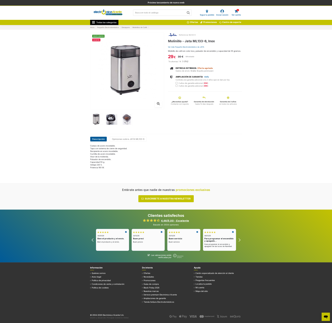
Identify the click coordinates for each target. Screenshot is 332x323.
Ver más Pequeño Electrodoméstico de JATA (186, 47)
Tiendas (199, 277)
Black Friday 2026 (151, 287)
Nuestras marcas (151, 291)
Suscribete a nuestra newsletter (168, 198)
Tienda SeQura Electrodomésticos (159, 302)
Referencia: (183, 35)
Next (239, 240)
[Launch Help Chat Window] (326, 317)
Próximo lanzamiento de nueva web (166, 2)
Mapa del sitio (201, 291)
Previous (92, 240)
